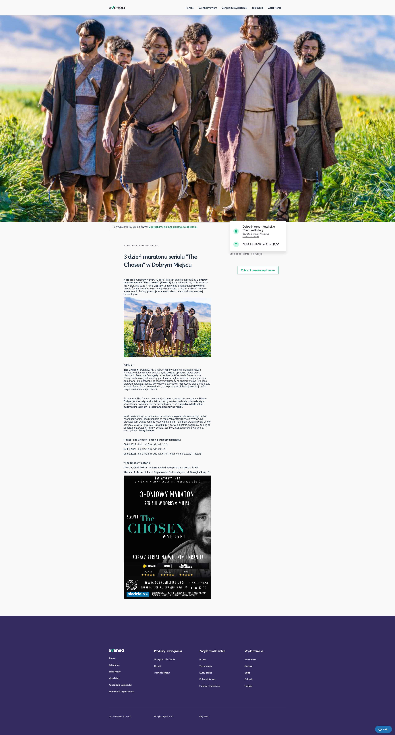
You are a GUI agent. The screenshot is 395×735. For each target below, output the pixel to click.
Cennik (157, 666)
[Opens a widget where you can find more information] (383, 729)
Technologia (205, 666)
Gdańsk (248, 679)
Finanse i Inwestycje (209, 685)
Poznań (248, 685)
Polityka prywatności (163, 716)
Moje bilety (114, 678)
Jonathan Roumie (142, 424)
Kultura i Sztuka (131, 245)
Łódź (247, 672)
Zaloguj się (257, 7)
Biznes (202, 659)
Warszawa (250, 659)
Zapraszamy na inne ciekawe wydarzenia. (173, 226)
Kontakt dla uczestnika (120, 684)
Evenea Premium (207, 7)
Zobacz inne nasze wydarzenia (258, 270)
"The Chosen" (155, 285)
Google (258, 254)
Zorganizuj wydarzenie (234, 7)
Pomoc (189, 7)
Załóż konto (274, 7)
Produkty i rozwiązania (168, 651)
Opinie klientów (162, 672)
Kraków (249, 666)
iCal (252, 254)
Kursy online (205, 672)
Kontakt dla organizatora (121, 691)
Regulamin (204, 716)
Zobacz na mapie (251, 236)
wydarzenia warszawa (149, 245)
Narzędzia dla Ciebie (164, 659)
